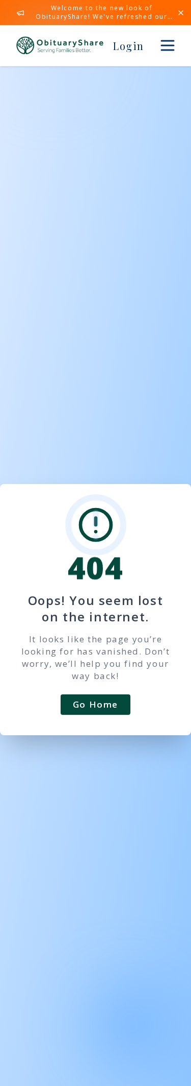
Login (128, 45)
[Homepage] (59, 45)
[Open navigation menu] (167, 45)
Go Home (95, 704)
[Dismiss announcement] (181, 13)
